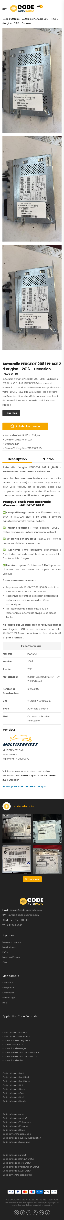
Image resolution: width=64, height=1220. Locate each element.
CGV (4, 962)
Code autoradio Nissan (14, 1089)
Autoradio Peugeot (26, 775)
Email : (5, 910)
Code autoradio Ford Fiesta (16, 1077)
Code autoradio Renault (14, 1032)
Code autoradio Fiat (12, 1085)
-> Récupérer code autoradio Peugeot (24, 786)
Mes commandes (11, 942)
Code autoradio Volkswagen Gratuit (20, 1166)
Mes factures (9, 947)
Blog (4, 1002)
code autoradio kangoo (14, 1048)
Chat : (5, 920)
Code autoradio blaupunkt (16, 1142)
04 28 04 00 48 (14, 925)
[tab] (17, 459)
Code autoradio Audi (13, 1114)
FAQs (5, 952)
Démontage (8, 997)
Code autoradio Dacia (13, 1130)
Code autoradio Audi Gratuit (16, 1170)
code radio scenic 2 (12, 1044)
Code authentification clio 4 (16, 1036)
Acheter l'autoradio (27, 426)
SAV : (5, 914)
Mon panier (8, 987)
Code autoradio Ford (13, 1073)
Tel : (4, 925)
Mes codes (8, 992)
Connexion (7, 982)
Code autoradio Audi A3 (14, 1118)
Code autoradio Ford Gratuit (16, 1162)
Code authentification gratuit (17, 1174)
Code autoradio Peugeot (15, 1126)
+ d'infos (47, 459)
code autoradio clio (12, 1060)
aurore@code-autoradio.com (24, 914)
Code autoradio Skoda (14, 1101)
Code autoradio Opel (13, 1093)
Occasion (14, 779)
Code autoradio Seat (13, 1097)
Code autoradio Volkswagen (17, 1122)
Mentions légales (11, 957)
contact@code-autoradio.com (26, 910)
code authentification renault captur (20, 1052)
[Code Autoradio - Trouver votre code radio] (22, 8)
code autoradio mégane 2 (16, 1040)
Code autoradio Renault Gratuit (18, 1158)
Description (17, 459)
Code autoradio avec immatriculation (21, 1137)
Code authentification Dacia (16, 1133)
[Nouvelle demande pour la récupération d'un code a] (16, 828)
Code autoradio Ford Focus (16, 1081)
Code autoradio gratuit (14, 1155)
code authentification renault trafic (19, 1056)
